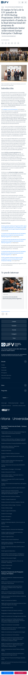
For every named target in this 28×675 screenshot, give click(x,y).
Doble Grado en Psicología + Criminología (11, 469)
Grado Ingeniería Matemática (8, 551)
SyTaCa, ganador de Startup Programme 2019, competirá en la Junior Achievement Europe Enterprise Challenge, (12, 259)
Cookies (22, 403)
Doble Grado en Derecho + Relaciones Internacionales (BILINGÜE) (10, 447)
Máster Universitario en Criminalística (10, 635)
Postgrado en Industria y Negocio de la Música (12, 613)
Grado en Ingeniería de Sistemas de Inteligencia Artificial (12, 457)
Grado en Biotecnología (6, 508)
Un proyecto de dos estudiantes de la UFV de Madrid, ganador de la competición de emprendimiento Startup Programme (13, 235)
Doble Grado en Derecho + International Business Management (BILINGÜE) (13, 543)
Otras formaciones (5, 378)
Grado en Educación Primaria (8, 472)
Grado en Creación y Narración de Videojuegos (12, 529)
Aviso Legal (4, 403)
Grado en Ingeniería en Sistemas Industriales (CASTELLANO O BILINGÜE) (12, 533)
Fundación (10, 109)
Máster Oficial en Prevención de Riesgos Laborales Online (13, 658)
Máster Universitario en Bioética (9, 600)
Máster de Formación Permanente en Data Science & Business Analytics (13, 662)
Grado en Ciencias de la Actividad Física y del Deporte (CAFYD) (13, 484)
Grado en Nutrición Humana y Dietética (10, 496)
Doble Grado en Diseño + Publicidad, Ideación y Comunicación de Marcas (12, 475)
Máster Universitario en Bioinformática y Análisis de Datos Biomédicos (13, 596)
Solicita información (7, 672)
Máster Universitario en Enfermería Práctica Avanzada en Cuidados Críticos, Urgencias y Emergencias (11, 587)
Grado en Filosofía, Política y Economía (10, 453)
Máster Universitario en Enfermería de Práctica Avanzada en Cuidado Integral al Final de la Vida (12, 592)
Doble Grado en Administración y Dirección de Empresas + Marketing (12, 561)
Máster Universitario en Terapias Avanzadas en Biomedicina (12, 578)
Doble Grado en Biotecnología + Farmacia (11, 505)
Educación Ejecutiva (6, 375)
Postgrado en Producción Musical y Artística (11, 610)
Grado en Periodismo (6, 516)
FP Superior (4, 372)
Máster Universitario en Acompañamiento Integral (13, 632)
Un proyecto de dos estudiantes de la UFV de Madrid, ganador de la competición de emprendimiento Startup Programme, (13, 253)
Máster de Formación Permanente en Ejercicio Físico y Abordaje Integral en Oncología (13, 604)
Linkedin (14, 321)
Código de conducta (6, 405)
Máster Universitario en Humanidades (10, 625)
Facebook (14, 325)
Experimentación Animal (7, 607)
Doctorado (3, 370)
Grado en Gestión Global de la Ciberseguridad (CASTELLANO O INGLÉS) (12, 461)
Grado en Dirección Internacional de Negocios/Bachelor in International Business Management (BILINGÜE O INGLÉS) (12, 492)
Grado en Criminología (6, 513)
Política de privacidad (13, 403)
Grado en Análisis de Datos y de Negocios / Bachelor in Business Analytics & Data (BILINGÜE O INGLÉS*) (13, 439)
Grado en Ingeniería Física (7, 536)
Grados (3, 365)
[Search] (19, 2)
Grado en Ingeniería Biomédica (8, 510)
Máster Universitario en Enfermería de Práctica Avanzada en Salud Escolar (12, 582)
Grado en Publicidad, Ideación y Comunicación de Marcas (13, 523)
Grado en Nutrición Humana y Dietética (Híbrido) (12, 502)
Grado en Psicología (6, 568)
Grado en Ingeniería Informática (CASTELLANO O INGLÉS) (12, 547)
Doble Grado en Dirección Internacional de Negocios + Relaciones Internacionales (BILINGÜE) (13, 432)
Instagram (14, 334)
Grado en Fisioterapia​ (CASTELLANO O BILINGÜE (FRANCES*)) (12, 480)
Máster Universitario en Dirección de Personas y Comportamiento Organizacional (12, 654)
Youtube (14, 330)
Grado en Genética (5, 519)
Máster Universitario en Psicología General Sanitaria (13, 616)
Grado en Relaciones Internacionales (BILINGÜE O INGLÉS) (13, 465)
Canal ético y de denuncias (19, 405)
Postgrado (3, 367)
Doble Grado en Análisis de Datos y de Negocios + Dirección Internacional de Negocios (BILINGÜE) (12, 554)
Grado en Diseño (5, 526)
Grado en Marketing (6, 436)
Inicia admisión (20, 672)
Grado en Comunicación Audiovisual (10, 539)
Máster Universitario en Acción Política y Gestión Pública (12, 649)
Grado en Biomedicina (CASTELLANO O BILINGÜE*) (13, 488)
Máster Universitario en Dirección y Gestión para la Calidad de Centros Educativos (13, 628)
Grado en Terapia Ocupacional (8, 499)
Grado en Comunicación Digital (8, 558)
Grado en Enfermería (6, 450)
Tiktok (14, 338)
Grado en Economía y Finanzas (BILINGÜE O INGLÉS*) (13, 443)
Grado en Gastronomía (6, 565)
